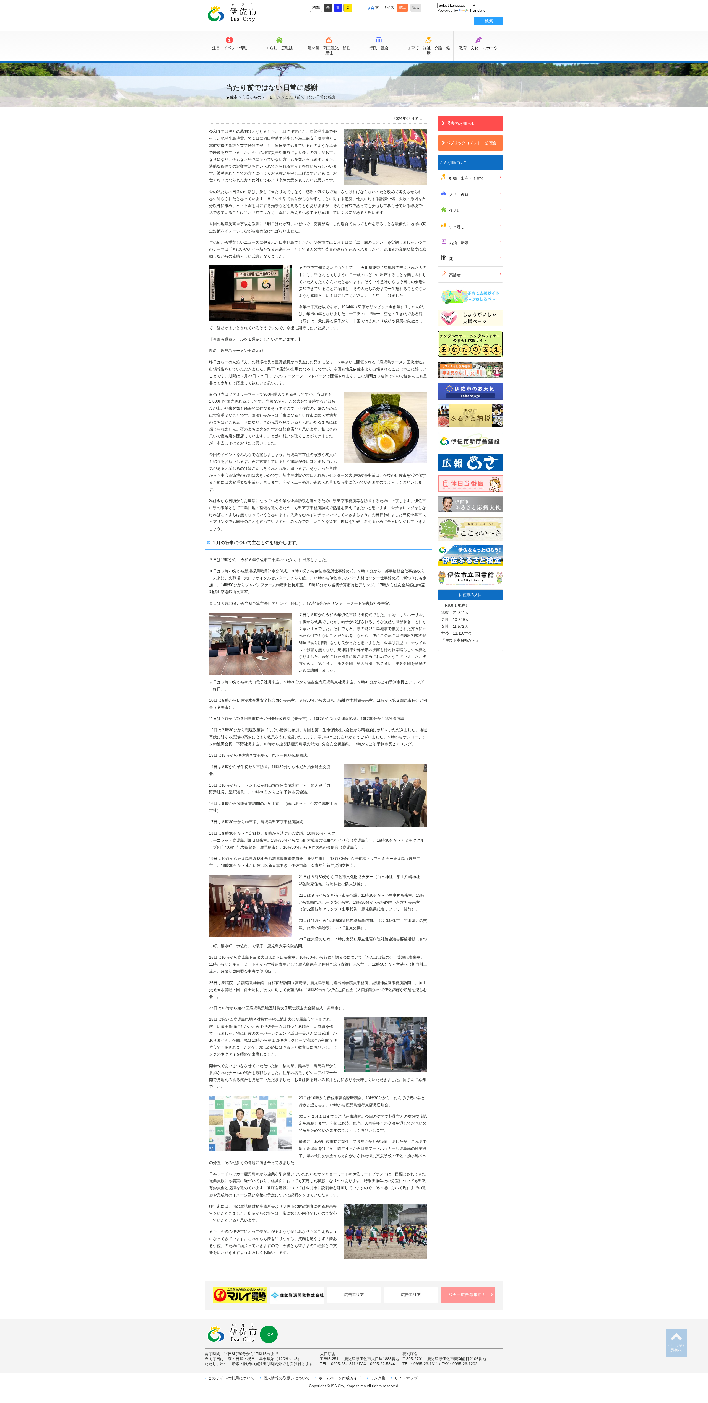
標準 (316, 7)
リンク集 (378, 1378)
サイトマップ (406, 1378)
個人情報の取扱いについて (286, 1378)
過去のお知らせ (460, 123)
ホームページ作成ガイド (340, 1378)
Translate (477, 10)
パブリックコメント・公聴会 (471, 143)
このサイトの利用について (231, 1378)
